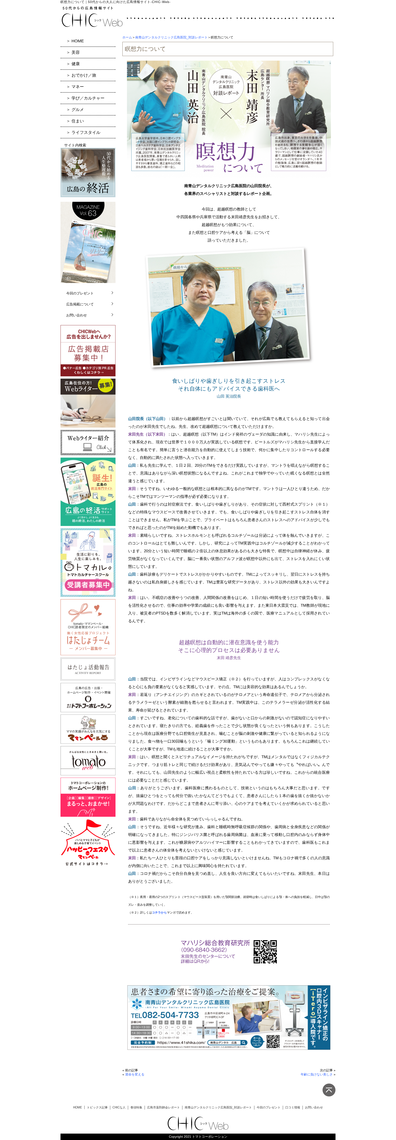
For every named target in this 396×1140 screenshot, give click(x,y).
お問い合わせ (76, 315)
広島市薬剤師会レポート (163, 1107)
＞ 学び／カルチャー (85, 98)
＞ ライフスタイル (83, 132)
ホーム (127, 37)
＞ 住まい (75, 121)
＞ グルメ (75, 109)
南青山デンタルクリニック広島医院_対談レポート (171, 37)
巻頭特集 (136, 1107)
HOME (77, 1107)
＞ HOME (75, 41)
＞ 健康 (73, 64)
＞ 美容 (73, 52)
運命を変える (134, 1074)
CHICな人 (119, 1107)
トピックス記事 (97, 1107)
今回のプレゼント (80, 293)
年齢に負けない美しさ (317, 1074)
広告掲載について (80, 304)
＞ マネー (75, 86)
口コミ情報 (292, 1107)
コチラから (159, 912)
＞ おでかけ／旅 (81, 75)
